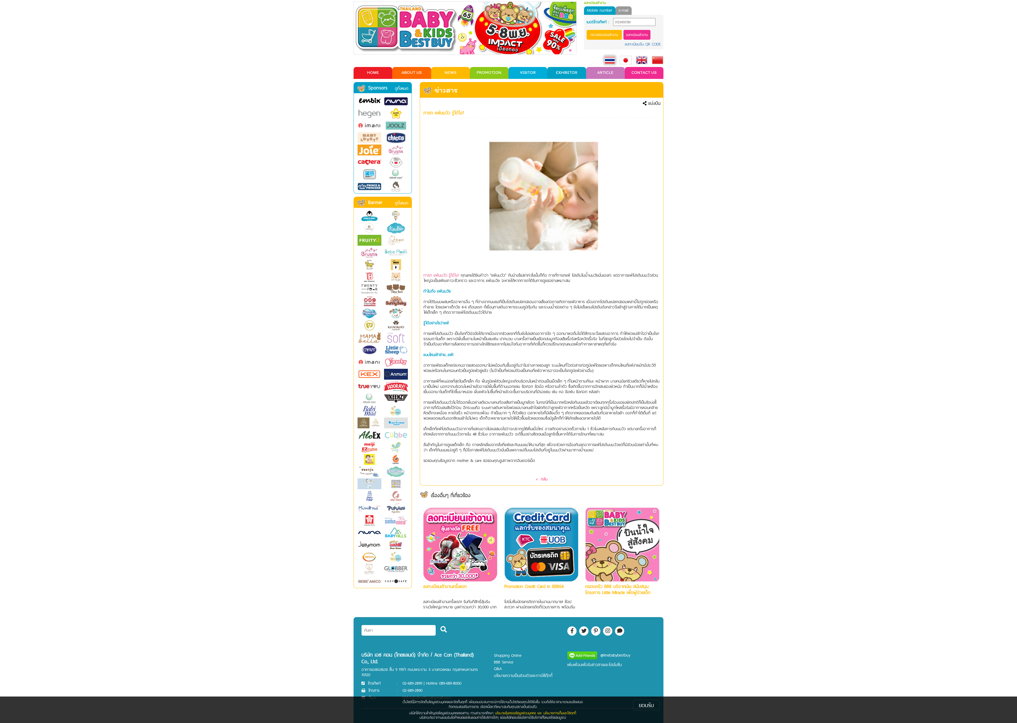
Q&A (498, 668)
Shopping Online (507, 655)
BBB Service (503, 662)
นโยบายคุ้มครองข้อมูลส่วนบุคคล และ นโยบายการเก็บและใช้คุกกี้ (535, 713)
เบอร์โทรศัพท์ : (598, 22)
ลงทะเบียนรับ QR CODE (643, 44)
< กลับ (541, 479)
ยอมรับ (646, 705)
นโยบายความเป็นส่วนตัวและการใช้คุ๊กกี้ (523, 675)
